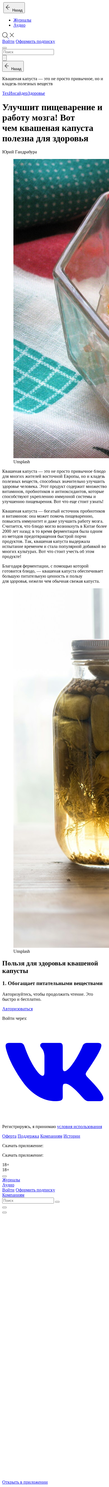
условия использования (79, 1126)
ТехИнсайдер (15, 93)
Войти (8, 41)
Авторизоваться (17, 1008)
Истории (71, 1136)
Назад (16, 10)
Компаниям (51, 1136)
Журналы (22, 20)
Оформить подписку (35, 41)
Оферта (9, 1136)
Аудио (19, 25)
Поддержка (28, 1136)
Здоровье (36, 93)
